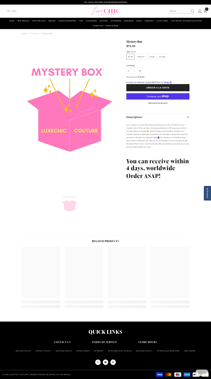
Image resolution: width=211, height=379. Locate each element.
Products (34, 33)
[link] (41, 302)
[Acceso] (200, 11)
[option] (70, 111)
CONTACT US (62, 342)
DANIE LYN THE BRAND (60, 374)
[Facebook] (98, 362)
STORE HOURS (147, 342)
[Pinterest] (113, 362)
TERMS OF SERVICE (104, 342)
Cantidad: (130, 65)
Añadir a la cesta (158, 87)
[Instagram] (105, 362)
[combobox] (179, 11)
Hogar (24, 33)
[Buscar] (182, 11)
